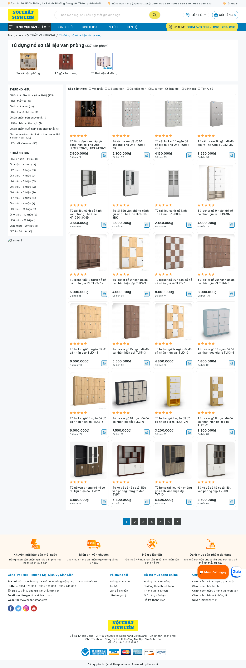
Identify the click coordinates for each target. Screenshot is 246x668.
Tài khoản (232, 3)
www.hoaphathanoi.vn (33, 599)
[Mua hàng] (104, 155)
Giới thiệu (89, 27)
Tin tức (112, 27)
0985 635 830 (181, 3)
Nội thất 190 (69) (22, 100)
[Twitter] (18, 608)
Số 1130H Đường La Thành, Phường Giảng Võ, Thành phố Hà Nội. (58, 581)
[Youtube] (34, 608)
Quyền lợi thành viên (205, 599)
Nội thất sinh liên (49, 590)
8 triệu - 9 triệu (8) (23, 203)
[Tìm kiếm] (154, 15)
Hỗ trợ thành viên (154, 599)
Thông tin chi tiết (120, 581)
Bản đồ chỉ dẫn (119, 590)
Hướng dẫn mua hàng (157, 581)
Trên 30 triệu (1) (22, 231)
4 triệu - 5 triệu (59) (24, 181)
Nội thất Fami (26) (23, 106)
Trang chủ (64, 27)
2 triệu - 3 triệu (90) (24, 170)
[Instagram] (26, 608)
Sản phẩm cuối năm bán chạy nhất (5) (35, 128)
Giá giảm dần (137, 88)
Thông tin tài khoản (156, 590)
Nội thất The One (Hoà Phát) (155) (33, 95)
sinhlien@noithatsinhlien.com (34, 595)
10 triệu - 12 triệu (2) (24, 214)
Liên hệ (196, 15)
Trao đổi (173, 88)
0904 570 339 (161, 3)
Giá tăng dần (115, 88)
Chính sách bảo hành (205, 586)
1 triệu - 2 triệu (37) (24, 164)
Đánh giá (190, 88)
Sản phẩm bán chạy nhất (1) (29, 117)
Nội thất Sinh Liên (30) (25, 112)
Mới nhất (97, 88)
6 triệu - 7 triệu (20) (24, 192)
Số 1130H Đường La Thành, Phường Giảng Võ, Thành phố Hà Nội (61, 3)
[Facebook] (11, 608)
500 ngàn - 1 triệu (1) (25, 158)
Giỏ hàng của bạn (155, 595)
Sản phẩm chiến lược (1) (27, 123)
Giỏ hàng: (228, 15)
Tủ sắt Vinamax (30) (24, 143)
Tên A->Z (206, 88)
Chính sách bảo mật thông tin (210, 595)
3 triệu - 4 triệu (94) (24, 175)
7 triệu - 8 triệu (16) (24, 197)
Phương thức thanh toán (159, 586)
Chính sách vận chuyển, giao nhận (213, 581)
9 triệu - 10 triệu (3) (24, 209)
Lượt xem (157, 88)
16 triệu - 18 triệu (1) (24, 220)
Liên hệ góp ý (118, 595)
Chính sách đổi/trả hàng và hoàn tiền (215, 590)
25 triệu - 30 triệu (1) (25, 225)
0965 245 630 (202, 3)
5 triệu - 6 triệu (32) (24, 186)
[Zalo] (236, 572)
